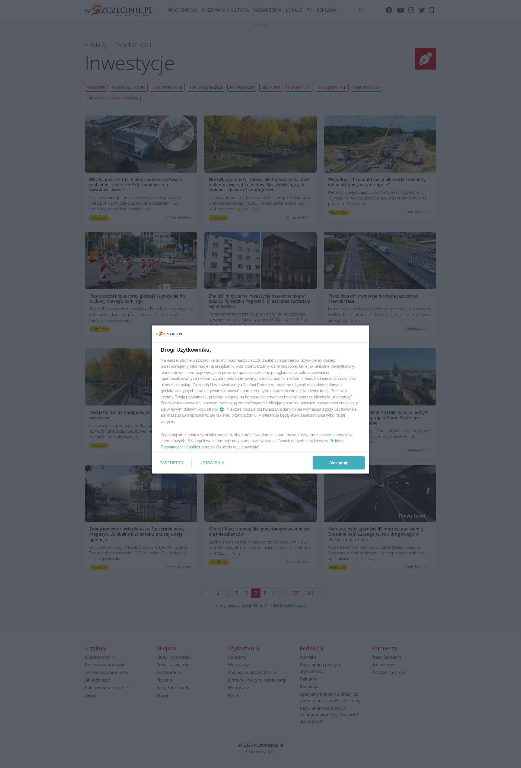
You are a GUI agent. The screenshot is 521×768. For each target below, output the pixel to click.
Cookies (193, 446)
